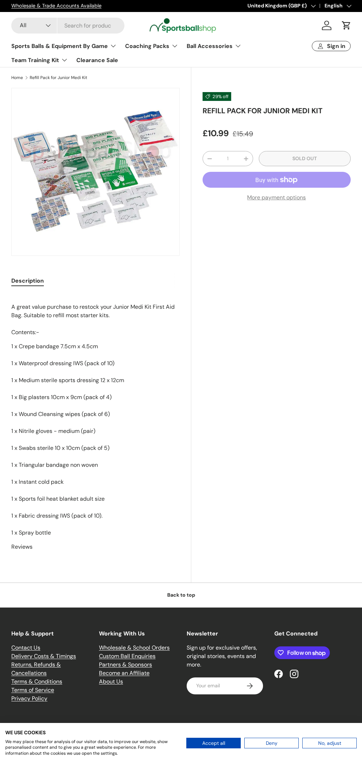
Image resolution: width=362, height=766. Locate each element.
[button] (346, 25)
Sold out (304, 158)
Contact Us (25, 647)
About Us (111, 681)
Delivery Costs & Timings (43, 656)
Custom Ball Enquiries (127, 656)
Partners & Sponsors (125, 664)
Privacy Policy (29, 698)
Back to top (181, 595)
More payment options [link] (276, 197)
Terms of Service (32, 690)
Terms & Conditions (36, 681)
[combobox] (67, 26)
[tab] (27, 281)
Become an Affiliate (124, 673)
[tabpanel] (95, 422)
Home (17, 77)
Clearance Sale (97, 60)
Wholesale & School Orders (134, 647)
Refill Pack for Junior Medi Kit (58, 77)
